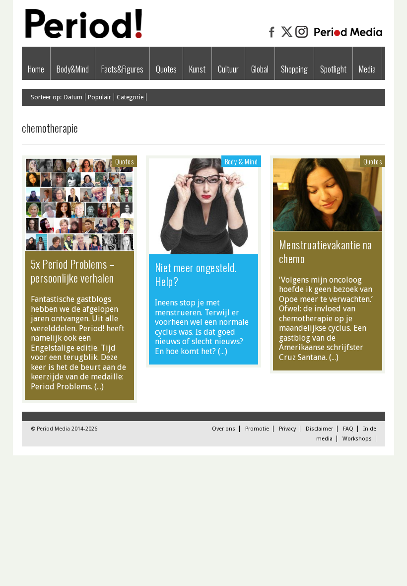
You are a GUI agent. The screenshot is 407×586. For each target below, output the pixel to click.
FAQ (348, 429)
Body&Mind (73, 69)
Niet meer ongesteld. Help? (196, 274)
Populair (99, 97)
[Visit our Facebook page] (272, 37)
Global (260, 69)
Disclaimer (319, 429)
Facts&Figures (122, 69)
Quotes (166, 69)
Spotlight (333, 69)
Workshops (357, 439)
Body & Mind (241, 161)
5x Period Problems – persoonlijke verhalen (73, 271)
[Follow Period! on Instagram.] (301, 37)
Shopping (294, 69)
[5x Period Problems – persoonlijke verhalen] (79, 246)
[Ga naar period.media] (348, 37)
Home (36, 69)
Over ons (223, 429)
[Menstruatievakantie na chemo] (327, 226)
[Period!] (82, 36)
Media (367, 69)
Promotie (257, 429)
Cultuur (228, 69)
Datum (73, 97)
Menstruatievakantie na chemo (325, 251)
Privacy (287, 429)
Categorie (130, 97)
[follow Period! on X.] (286, 37)
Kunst (197, 69)
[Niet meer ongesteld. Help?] (203, 249)
